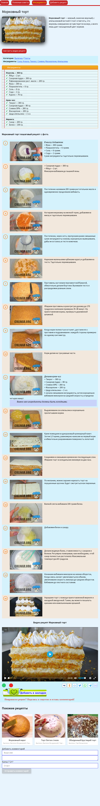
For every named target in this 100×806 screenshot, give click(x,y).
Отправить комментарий (17, 771)
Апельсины (63, 61)
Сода (19, 61)
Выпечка (18, 58)
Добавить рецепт (58, 2)
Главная (4, 2)
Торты (27, 58)
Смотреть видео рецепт (14, 50)
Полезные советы (20, 2)
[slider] (37, 678)
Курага (26, 61)
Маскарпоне (51, 61)
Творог (33, 61)
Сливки (41, 61)
